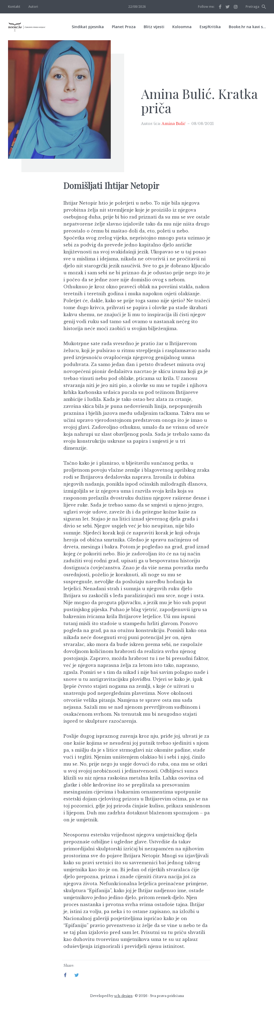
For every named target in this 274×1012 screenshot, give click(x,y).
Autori (33, 6)
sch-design (123, 996)
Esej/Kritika (210, 26)
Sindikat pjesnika (88, 26)
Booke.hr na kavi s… (247, 26)
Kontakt (14, 6)
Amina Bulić (174, 123)
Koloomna (182, 26)
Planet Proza (124, 26)
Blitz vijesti (154, 26)
